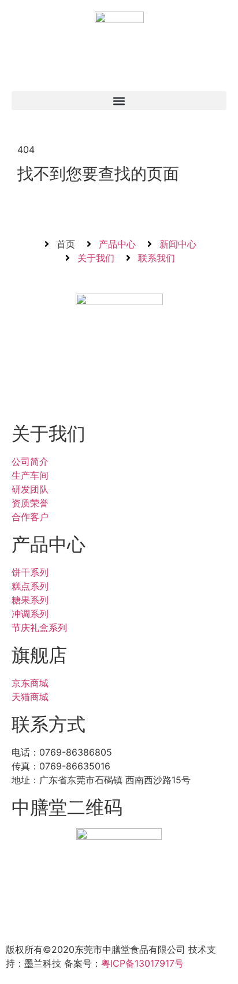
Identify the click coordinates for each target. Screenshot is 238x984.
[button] (119, 100)
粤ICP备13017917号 (142, 963)
